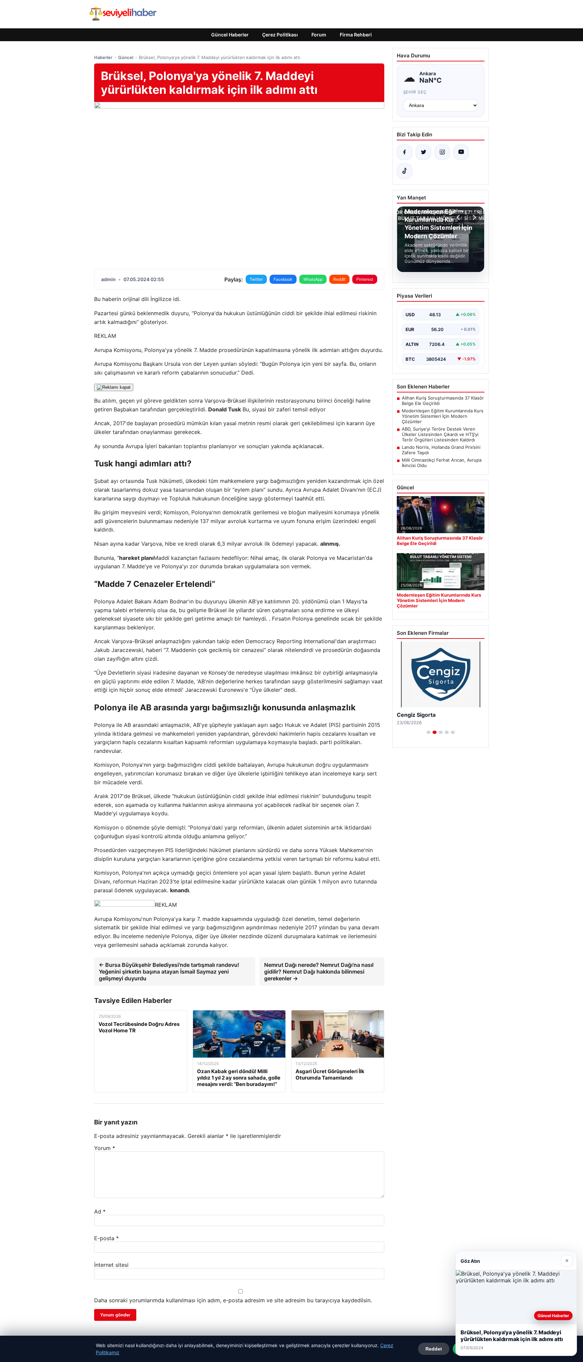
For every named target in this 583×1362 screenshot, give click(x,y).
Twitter (256, 279)
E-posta (106, 1238)
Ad (100, 1211)
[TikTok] (404, 171)
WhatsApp (313, 279)
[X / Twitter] (423, 152)
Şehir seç (415, 91)
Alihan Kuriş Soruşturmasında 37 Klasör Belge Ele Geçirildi (443, 400)
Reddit (339, 279)
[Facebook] (404, 152)
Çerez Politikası (280, 34)
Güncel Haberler (230, 34)
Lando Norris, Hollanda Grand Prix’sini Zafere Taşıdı (441, 449)
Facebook (283, 279)
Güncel (125, 57)
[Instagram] (442, 152)
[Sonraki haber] (473, 217)
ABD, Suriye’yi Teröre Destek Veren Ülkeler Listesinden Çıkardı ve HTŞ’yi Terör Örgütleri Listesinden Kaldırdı (440, 434)
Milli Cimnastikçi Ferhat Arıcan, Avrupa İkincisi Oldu (441, 462)
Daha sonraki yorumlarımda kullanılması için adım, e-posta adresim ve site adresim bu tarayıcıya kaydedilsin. (233, 1300)
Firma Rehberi (356, 34)
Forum (318, 34)
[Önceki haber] (459, 217)
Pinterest (364, 279)
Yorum (104, 1148)
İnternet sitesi (111, 1264)
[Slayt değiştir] (428, 732)
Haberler (103, 57)
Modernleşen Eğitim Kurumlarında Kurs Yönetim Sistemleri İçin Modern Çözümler (442, 416)
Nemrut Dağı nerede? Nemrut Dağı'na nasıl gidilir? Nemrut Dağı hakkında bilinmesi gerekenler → (318, 971)
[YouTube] (461, 152)
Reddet (433, 1349)
